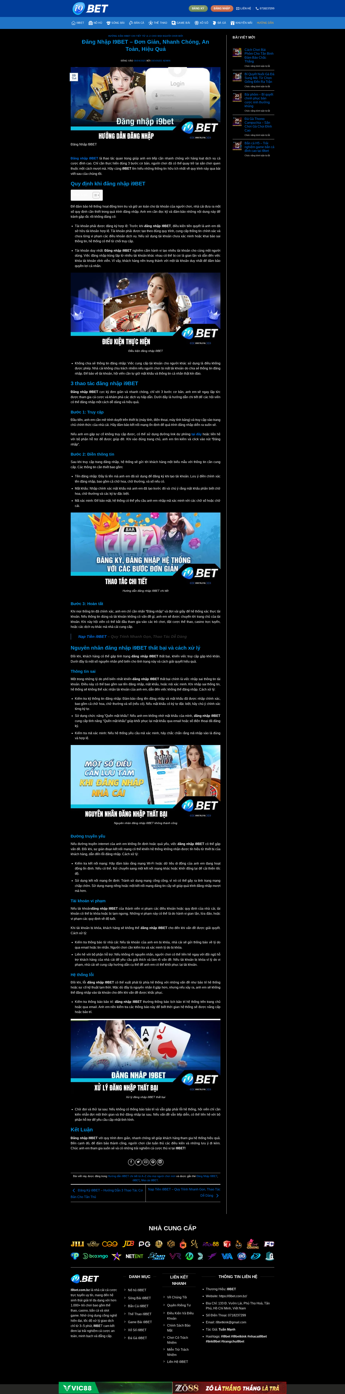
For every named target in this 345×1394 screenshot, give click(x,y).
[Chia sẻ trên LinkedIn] (160, 1162)
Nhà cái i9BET (149, 1180)
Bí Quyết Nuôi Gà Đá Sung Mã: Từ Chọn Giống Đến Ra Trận (259, 77)
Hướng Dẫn (265, 22)
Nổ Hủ (98, 22)
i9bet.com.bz (80, 1290)
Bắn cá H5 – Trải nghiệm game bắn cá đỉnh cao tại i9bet (259, 146)
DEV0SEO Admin (160, 60)
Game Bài (183, 22)
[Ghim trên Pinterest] (153, 1162)
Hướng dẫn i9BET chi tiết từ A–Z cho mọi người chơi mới (145, 36)
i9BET (80, 22)
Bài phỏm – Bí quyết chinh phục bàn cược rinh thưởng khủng (259, 100)
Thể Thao (160, 22)
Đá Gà (222, 22)
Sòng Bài (118, 22)
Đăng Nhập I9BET (206, 1176)
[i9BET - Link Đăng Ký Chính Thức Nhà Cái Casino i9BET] (91, 8)
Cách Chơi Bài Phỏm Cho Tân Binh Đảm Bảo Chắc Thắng (259, 55)
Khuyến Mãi (244, 22)
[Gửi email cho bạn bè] (145, 1162)
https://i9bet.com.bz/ (233, 1296)
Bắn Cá (139, 22)
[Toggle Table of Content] (94, 195)
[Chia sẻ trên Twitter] (138, 1162)
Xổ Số (204, 22)
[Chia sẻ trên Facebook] (131, 1162)
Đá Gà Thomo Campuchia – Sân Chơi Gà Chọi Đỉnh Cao (258, 124)
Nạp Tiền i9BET (92, 636)
